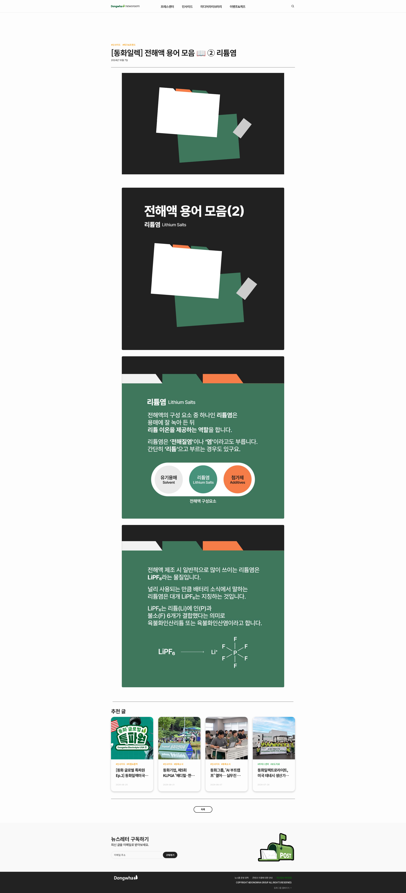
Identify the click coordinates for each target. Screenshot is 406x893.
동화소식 (179, 764)
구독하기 (170, 855)
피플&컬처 (133, 764)
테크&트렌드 (129, 44)
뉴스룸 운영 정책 (242, 878)
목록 (203, 809)
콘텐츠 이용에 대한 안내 (262, 878)
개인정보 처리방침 (284, 878)
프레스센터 (264, 764)
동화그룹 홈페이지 (281, 888)
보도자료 (276, 764)
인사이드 (116, 44)
